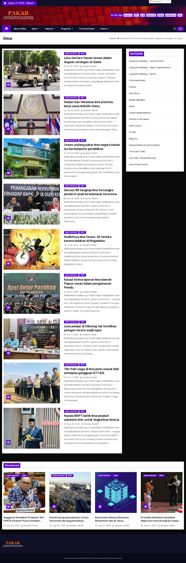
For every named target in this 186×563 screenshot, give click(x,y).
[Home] (6, 28)
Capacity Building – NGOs (142, 74)
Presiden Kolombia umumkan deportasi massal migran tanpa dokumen (160, 521)
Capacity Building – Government (146, 61)
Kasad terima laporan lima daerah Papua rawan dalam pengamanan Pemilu (88, 283)
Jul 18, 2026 (73, 66)
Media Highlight (71, 54)
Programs (66, 28)
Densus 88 (151, 15)
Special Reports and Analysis (144, 145)
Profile (132, 132)
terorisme (128, 15)
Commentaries (86, 28)
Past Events (135, 125)
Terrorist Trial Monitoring (142, 158)
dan (180, 15)
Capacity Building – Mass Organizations (150, 67)
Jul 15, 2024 (73, 245)
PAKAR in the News (139, 119)
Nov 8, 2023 (73, 292)
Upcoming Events (138, 164)
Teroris (160, 15)
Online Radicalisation (140, 112)
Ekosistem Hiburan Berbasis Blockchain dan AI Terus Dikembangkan (112, 521)
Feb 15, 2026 (73, 153)
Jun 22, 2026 (73, 110)
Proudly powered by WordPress (78, 558)
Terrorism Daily (137, 151)
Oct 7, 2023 (73, 377)
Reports (49, 28)
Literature (134, 93)
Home (113, 38)
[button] (175, 28)
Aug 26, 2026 (13, 525)
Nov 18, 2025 (73, 198)
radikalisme (171, 15)
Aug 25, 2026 (105, 525)
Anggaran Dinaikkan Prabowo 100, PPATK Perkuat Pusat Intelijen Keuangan (24, 521)
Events (104, 28)
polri (142, 15)
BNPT (136, 15)
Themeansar (116, 558)
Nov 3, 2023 (73, 334)
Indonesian (156, 2)
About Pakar (20, 28)
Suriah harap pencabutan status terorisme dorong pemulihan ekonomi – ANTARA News (69, 521)
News (35, 28)
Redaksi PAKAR (89, 66)
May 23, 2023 (74, 424)
